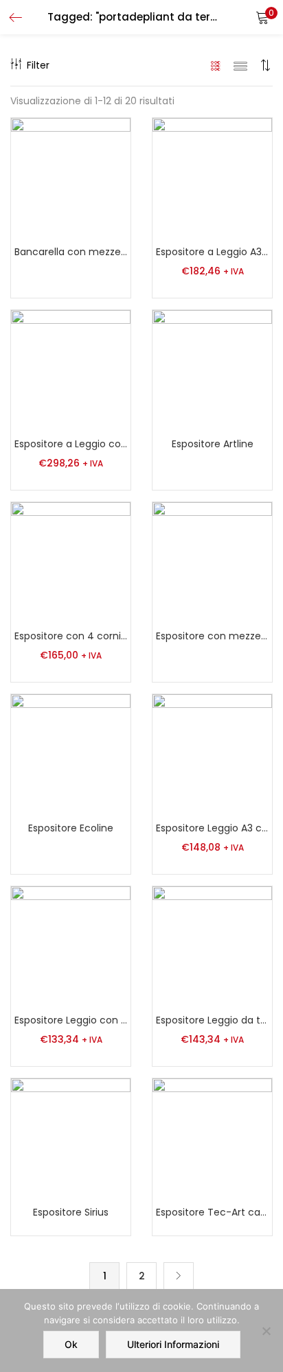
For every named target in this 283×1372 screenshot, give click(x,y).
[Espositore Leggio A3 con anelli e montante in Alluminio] (212, 753)
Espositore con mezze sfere (212, 636)
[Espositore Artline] (212, 369)
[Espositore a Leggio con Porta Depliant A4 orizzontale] (71, 369)
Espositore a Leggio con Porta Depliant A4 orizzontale (70, 444)
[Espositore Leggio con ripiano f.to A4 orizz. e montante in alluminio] (71, 945)
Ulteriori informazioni (173, 1344)
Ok (71, 1344)
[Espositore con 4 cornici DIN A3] (71, 561)
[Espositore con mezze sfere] (212, 561)
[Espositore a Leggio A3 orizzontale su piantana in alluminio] (212, 177)
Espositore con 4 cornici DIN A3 (70, 636)
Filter (38, 65)
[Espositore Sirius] (71, 1137)
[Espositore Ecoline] (71, 753)
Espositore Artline (212, 444)
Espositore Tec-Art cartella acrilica (212, 1212)
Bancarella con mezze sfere (70, 252)
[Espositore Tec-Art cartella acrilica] (212, 1137)
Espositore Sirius (71, 1212)
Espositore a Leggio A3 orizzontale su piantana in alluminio (212, 252)
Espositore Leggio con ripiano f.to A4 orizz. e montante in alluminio (70, 1020)
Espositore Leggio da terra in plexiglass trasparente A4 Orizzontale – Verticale (212, 1020)
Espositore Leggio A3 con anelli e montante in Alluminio (212, 828)
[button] (262, 17)
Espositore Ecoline (70, 828)
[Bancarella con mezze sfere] (71, 177)
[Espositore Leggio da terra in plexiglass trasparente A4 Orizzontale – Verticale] (212, 945)
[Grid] (216, 65)
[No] (266, 1331)
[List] (240, 65)
